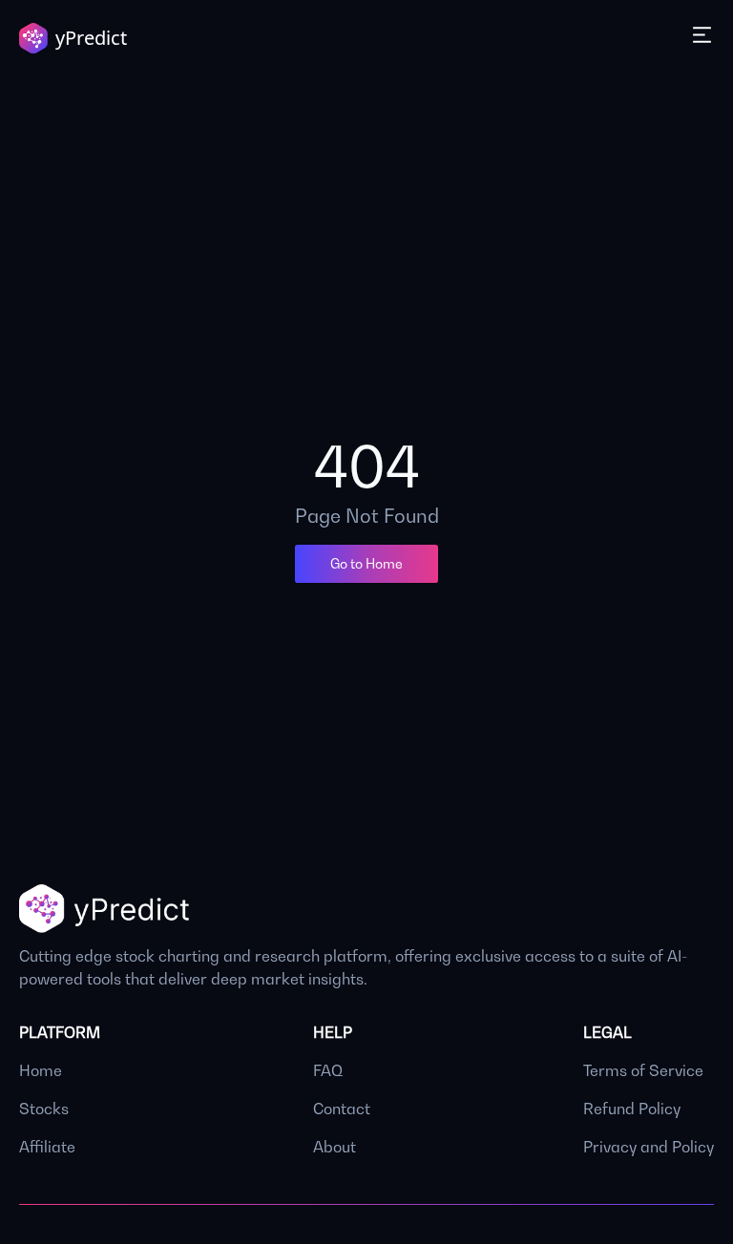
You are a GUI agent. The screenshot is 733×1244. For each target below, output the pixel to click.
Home (40, 1070)
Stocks (44, 1108)
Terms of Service (643, 1070)
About (334, 1146)
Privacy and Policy (648, 1146)
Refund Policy (632, 1108)
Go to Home (366, 563)
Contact (341, 1108)
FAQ (328, 1070)
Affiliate (47, 1146)
